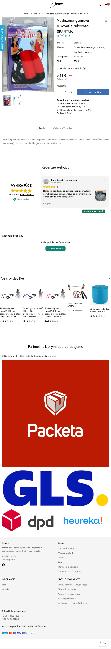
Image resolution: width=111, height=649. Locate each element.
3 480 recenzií (27, 194)
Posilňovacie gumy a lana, (93, 47)
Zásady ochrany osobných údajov (73, 584)
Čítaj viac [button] (47, 203)
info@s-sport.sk (8, 559)
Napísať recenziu (55, 248)
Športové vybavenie (83, 52)
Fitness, (77, 47)
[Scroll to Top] (106, 634)
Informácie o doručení (68, 566)
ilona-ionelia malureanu (64, 180)
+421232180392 (10, 556)
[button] (63, 35)
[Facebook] (3, 564)
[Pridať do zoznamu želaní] (106, 20)
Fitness (37, 13)
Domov (26, 13)
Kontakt (61, 557)
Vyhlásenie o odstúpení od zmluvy (73, 603)
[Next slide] (109, 278)
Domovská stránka (66, 548)
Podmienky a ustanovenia (69, 593)
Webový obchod (65, 552)
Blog (60, 562)
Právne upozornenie (67, 598)
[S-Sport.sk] (55, 5)
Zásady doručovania (67, 589)
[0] (106, 5)
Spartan (77, 42)
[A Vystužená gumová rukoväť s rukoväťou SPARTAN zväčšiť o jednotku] (71, 92)
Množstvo (61, 85)
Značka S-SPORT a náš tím (69, 571)
